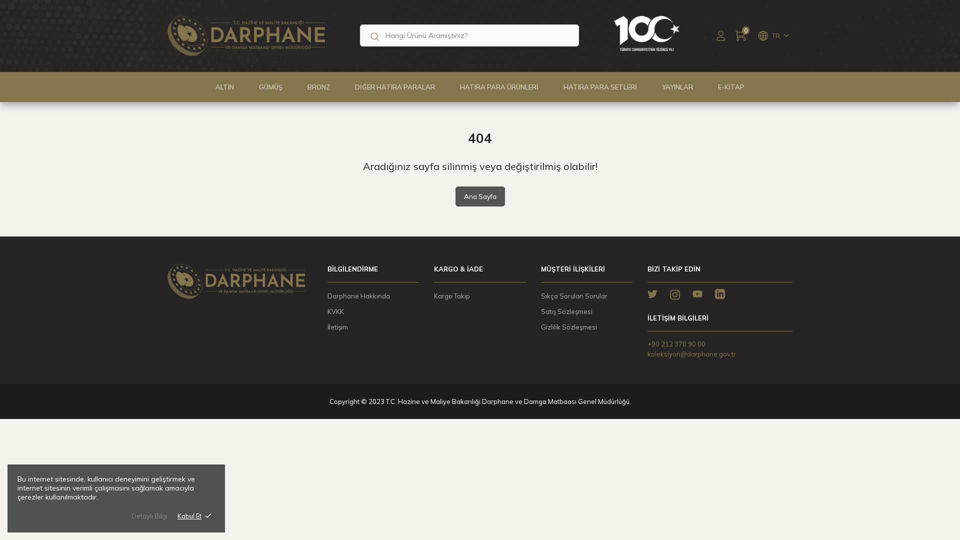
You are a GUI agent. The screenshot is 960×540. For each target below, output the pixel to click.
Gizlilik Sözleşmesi (569, 327)
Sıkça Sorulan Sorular (574, 296)
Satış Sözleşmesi (566, 312)
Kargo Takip (452, 296)
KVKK (336, 312)
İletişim (338, 327)
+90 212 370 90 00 (677, 344)
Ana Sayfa (480, 196)
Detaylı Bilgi (150, 516)
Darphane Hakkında (359, 296)
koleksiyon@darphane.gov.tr (692, 354)
